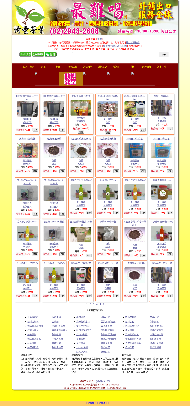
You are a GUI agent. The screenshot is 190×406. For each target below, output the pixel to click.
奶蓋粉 (108, 288)
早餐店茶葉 (57, 339)
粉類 (81, 245)
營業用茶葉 (106, 326)
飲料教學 (81, 121)
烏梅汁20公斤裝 (162, 96)
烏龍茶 (81, 164)
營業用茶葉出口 (108, 321)
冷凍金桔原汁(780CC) (27, 263)
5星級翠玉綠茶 (54, 138)
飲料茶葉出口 (156, 326)
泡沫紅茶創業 (132, 334)
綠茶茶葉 (129, 347)
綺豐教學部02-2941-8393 (115, 46)
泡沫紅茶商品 (34, 339)
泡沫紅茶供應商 (133, 343)
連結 (99, 39)
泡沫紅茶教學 (156, 330)
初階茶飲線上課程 (81, 96)
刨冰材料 (129, 330)
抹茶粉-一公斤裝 (108, 221)
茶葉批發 (154, 317)
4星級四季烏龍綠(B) (81, 138)
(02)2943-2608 (103, 381)
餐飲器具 (134, 164)
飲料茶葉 (154, 321)
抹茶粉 (108, 247)
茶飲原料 (31, 334)
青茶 (135, 248)
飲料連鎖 (56, 317)
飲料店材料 (33, 321)
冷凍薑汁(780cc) (108, 180)
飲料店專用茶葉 (59, 330)
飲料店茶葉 (57, 347)
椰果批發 (105, 317)
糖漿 (108, 122)
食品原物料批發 (108, 339)
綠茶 (54, 164)
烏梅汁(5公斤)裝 (27, 138)
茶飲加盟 (56, 343)
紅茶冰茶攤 (81, 352)
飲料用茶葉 (155, 339)
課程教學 (81, 118)
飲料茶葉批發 (132, 326)
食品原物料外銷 (133, 339)
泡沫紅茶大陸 (156, 334)
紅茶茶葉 (105, 347)
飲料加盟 (129, 321)
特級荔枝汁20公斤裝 (162, 263)
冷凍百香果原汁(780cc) (135, 180)
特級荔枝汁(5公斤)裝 (81, 263)
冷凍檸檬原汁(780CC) (54, 263)
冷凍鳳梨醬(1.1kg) (162, 180)
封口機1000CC (83, 330)
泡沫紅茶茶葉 (58, 326)
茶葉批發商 (33, 347)
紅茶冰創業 (155, 347)
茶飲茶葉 (80, 339)
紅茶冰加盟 (81, 334)
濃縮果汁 (161, 121)
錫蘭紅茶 (105, 352)
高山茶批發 (130, 317)
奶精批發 (80, 317)
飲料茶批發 (106, 343)
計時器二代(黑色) (161, 138)
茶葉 (54, 160)
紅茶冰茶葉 (33, 330)
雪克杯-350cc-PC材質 (54, 221)
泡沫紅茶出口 (83, 321)
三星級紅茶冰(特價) (135, 263)
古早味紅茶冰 (107, 330)
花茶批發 (31, 343)
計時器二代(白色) (134, 138)
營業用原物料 (83, 326)
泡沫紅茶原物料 (35, 326)
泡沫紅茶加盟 (156, 343)
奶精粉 (81, 248)
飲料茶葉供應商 (108, 334)
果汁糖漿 (107, 119)
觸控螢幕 (27, 122)
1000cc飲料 (82, 347)
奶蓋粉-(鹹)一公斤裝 (108, 263)
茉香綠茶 (80, 343)
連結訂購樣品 (133, 42)
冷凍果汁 (81, 205)
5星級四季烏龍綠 (108, 138)
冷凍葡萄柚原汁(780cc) (162, 221)
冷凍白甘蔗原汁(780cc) (81, 180)
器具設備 (27, 119)
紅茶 (135, 288)
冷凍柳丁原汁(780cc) (27, 221)
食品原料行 (33, 317)
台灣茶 (55, 321)
